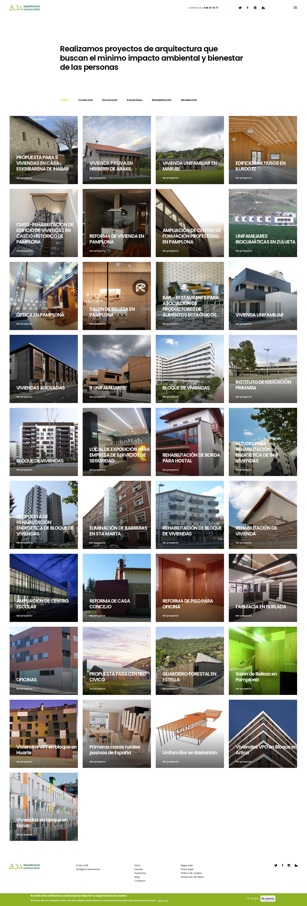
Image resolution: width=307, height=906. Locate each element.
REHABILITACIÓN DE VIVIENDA (256, 531)
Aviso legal (187, 869)
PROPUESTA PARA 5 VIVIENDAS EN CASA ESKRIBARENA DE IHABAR (42, 163)
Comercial (85, 100)
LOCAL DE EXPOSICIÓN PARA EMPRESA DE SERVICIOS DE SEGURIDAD (119, 455)
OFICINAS (26, 679)
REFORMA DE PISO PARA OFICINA (187, 604)
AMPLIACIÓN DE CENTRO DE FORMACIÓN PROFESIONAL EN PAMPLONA (191, 236)
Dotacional (109, 100)
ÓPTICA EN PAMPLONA (40, 315)
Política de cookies (191, 873)
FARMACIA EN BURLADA (261, 606)
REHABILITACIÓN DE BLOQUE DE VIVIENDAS (192, 531)
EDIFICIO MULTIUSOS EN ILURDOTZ (261, 166)
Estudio (138, 869)
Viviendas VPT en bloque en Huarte (46, 750)
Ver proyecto (24, 178)
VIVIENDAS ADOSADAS (40, 387)
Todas (64, 100)
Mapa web (187, 865)
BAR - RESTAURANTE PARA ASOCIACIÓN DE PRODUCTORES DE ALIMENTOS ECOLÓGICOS (190, 306)
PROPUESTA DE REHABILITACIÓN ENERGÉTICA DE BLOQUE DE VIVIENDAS (45, 525)
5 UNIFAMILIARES (107, 387)
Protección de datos (192, 877)
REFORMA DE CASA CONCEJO (109, 604)
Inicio (137, 865)
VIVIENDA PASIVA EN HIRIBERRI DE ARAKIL (111, 166)
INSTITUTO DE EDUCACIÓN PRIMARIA (263, 385)
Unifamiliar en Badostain (189, 752)
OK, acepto (252, 898)
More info (163, 900)
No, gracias (268, 898)
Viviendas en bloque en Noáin (42, 823)
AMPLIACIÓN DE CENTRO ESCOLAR (42, 604)
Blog (136, 877)
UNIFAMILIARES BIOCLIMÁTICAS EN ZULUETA (265, 239)
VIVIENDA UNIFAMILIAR (259, 315)
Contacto (139, 881)
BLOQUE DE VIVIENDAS (186, 387)
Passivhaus (134, 100)
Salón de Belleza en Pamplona (256, 677)
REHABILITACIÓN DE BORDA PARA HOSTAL (191, 458)
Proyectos (140, 873)
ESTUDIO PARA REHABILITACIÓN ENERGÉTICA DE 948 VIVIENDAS (257, 452)
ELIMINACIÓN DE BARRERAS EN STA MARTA (118, 531)
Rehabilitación (161, 100)
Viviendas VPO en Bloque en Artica (266, 750)
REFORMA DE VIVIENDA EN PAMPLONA (116, 239)
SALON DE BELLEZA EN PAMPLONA (112, 312)
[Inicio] (26, 7)
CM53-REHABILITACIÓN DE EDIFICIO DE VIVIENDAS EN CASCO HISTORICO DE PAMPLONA (44, 233)
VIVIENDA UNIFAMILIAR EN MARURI (189, 166)
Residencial (189, 100)
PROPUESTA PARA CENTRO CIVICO (117, 677)
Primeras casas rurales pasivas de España (114, 750)
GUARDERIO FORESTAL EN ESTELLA (189, 677)
